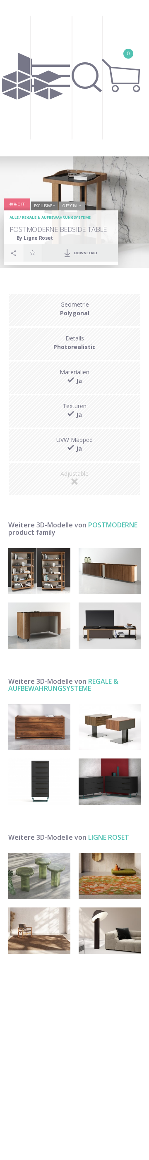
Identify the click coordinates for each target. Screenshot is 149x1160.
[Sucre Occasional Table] (39, 876)
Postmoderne (112, 524)
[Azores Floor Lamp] (110, 930)
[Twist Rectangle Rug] (39, 930)
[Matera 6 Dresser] (39, 727)
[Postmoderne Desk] (39, 625)
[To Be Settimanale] (39, 781)
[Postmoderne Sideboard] (110, 571)
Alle (14, 217)
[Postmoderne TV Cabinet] (110, 625)
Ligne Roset (108, 837)
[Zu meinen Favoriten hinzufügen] (33, 253)
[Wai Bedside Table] (110, 727)
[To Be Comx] (110, 781)
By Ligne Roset (35, 237)
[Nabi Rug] (110, 876)
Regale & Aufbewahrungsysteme (56, 217)
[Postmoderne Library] (39, 571)
